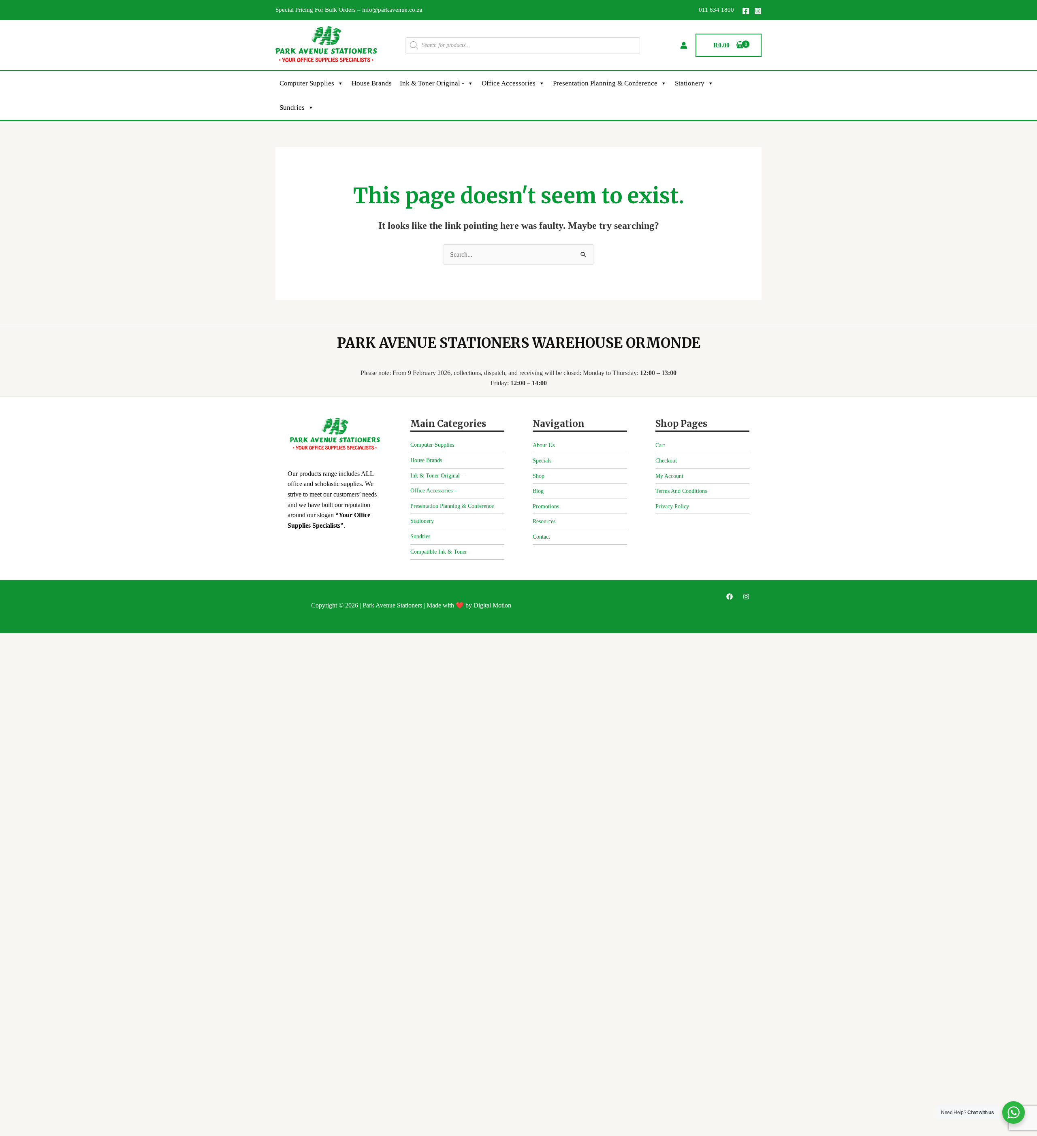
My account (669, 476)
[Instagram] (758, 11)
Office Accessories (509, 83)
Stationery (689, 83)
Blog (538, 491)
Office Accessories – (433, 491)
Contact (541, 537)
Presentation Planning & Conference (605, 83)
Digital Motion (492, 605)
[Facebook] (745, 11)
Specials (542, 461)
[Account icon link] (683, 45)
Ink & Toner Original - (432, 83)
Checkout (666, 461)
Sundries (292, 107)
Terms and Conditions (681, 491)
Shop (538, 476)
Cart (660, 445)
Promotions (546, 506)
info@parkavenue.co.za (392, 9)
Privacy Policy (672, 506)
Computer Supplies (307, 83)
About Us (544, 445)
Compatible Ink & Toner (438, 552)
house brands (372, 83)
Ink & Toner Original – (437, 476)
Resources (544, 521)
